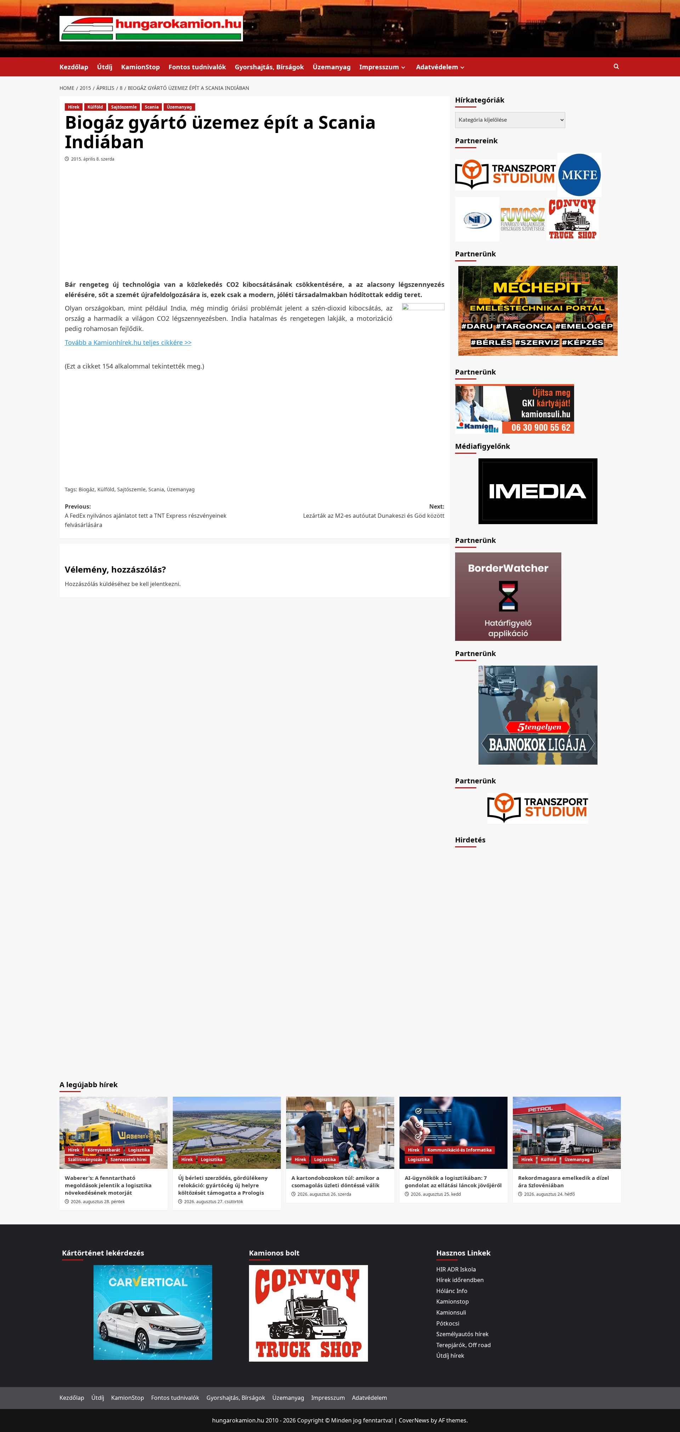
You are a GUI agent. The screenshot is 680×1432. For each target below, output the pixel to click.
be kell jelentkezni (155, 584)
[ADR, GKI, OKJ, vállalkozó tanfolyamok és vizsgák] (505, 174)
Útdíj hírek (450, 1355)
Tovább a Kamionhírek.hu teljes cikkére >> (128, 342)
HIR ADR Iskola (456, 1269)
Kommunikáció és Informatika (459, 1150)
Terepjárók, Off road (463, 1345)
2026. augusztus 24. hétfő (549, 1194)
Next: (373, 511)
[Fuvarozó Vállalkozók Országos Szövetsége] (523, 218)
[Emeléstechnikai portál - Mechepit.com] (538, 310)
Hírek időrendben (460, 1280)
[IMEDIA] (537, 490)
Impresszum (379, 67)
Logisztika (139, 1150)
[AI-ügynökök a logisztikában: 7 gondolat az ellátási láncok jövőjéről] (454, 1133)
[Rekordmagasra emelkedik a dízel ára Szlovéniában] (567, 1133)
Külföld (95, 107)
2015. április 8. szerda (92, 159)
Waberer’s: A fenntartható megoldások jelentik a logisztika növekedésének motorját (108, 1185)
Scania (152, 107)
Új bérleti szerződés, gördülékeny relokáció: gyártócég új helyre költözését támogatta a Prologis (223, 1185)
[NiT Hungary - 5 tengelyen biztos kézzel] (537, 714)
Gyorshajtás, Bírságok (269, 67)
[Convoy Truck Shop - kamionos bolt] (572, 218)
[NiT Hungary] (477, 218)
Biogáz (87, 489)
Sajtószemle (124, 107)
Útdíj (104, 67)
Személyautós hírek (462, 1334)
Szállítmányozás (85, 1159)
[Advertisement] (255, 223)
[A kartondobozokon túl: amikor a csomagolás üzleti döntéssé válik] (340, 1133)
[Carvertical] (153, 1311)
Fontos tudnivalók (197, 67)
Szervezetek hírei (128, 1159)
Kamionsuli (451, 1312)
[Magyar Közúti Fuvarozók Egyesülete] (579, 174)
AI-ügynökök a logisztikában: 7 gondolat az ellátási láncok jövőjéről (453, 1181)
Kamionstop (452, 1301)
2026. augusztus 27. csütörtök (213, 1202)
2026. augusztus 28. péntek (98, 1202)
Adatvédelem (437, 67)
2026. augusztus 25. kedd (436, 1194)
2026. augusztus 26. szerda (324, 1194)
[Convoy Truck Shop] (308, 1312)
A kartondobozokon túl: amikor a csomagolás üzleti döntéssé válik (335, 1181)
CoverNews (414, 1420)
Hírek (73, 107)
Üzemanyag (332, 67)
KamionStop (140, 67)
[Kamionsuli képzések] (514, 408)
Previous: (146, 515)
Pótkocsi (447, 1323)
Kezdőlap (74, 67)
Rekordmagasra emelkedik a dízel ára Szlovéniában (563, 1181)
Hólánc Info (452, 1291)
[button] (616, 66)
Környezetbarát (103, 1150)
